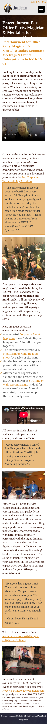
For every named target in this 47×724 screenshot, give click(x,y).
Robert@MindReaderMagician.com (23, 690)
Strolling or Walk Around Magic (23, 382)
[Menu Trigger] (41, 9)
